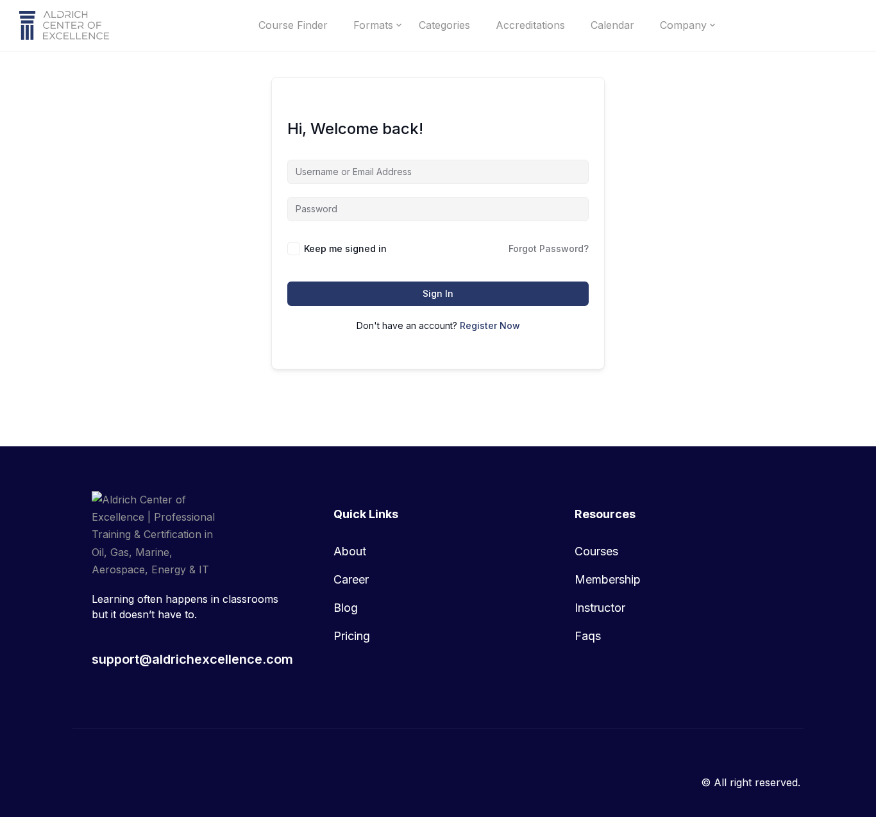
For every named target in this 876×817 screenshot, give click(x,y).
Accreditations (530, 25)
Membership (608, 579)
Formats (373, 25)
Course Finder (293, 25)
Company (683, 25)
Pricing (351, 636)
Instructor (600, 607)
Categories (444, 25)
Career (351, 579)
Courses (596, 551)
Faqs (588, 636)
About (349, 551)
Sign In (438, 293)
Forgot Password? (549, 248)
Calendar (612, 25)
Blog (345, 607)
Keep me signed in (345, 248)
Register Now (490, 325)
